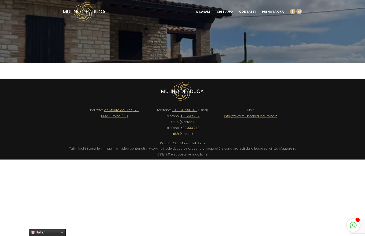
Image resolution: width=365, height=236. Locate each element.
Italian (40, 232)
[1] (353, 227)
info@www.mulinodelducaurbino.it (250, 116)
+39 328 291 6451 (184, 110)
